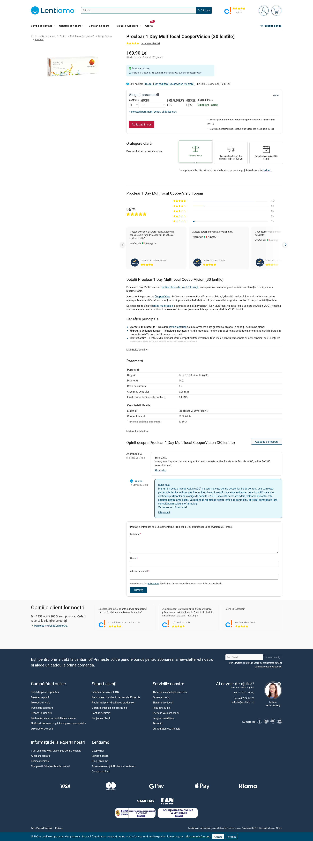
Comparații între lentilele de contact (50, 766)
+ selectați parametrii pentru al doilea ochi (153, 111)
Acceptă (218, 836)
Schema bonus (161, 697)
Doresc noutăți (272, 657)
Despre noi (98, 750)
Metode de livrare (40, 702)
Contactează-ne (100, 771)
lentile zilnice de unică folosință (180, 287)
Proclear (39, 39)
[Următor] (285, 244)
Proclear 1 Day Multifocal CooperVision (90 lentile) (169, 83)
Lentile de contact (47, 36)
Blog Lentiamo (100, 761)
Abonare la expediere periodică (170, 692)
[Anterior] (122, 244)
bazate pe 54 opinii (150, 43)
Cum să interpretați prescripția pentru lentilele (56, 750)
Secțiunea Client (101, 718)
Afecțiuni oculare (40, 756)
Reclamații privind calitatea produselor (113, 702)
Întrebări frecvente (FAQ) (105, 692)
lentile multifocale (162, 305)
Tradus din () (142, 243)
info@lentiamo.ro (244, 702)
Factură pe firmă (101, 713)
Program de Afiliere (163, 718)
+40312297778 (246, 698)
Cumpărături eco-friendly (166, 728)
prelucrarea (153, 583)
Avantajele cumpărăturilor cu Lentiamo (113, 766)
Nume (134, 558)
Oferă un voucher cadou (166, 713)
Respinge (231, 836)
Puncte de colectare (42, 707)
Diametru (190, 99)
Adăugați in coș (142, 124)
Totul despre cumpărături (45, 692)
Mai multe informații (198, 836)
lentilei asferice (177, 327)
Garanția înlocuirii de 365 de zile (109, 707)
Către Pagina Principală (41, 828)
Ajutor (276, 95)
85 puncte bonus (160, 72)
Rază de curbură (175, 99)
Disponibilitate (205, 100)
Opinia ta (135, 534)
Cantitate (134, 100)
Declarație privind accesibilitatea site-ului (53, 718)
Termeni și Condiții (41, 713)
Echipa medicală (40, 761)
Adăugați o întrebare (266, 441)
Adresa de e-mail (139, 571)
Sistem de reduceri (163, 702)
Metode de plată (40, 697)
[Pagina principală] (32, 36)
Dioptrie (145, 99)
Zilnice (63, 36)
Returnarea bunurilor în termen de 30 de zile (116, 697)
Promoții (157, 723)
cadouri (267, 170)
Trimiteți (138, 590)
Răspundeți (160, 470)
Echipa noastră (100, 756)
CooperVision (105, 36)
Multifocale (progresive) (82, 36)
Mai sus (59, 828)
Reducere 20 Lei (161, 707)
